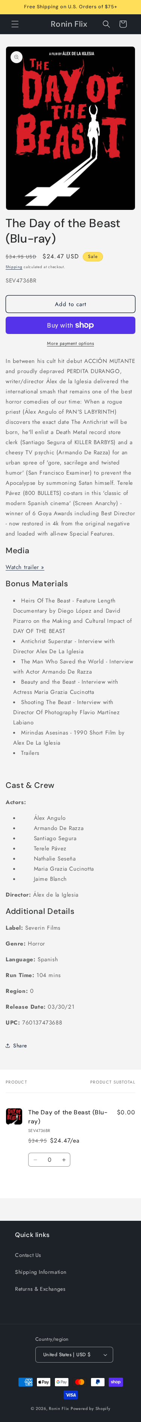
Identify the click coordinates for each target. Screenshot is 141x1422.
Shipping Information (41, 1272)
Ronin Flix (59, 1408)
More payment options (70, 343)
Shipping (14, 267)
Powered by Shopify (91, 1408)
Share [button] (20, 1045)
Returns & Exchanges (40, 1289)
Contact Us (28, 1255)
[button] (15, 24)
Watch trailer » (25, 567)
